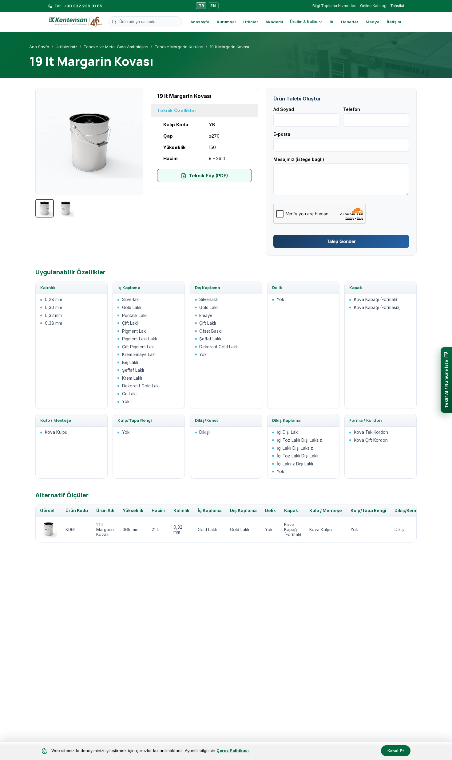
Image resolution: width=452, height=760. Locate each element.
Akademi (274, 21)
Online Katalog (373, 5)
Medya (372, 21)
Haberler (349, 21)
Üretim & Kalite (303, 21)
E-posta (281, 134)
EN (213, 5)
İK (332, 21)
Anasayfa (199, 21)
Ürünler (250, 21)
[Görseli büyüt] (89, 141)
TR (201, 5)
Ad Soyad (283, 109)
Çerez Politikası (232, 750)
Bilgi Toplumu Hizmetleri (334, 5)
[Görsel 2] (65, 208)
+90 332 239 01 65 (83, 5)
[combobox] (145, 21)
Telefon (351, 109)
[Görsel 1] (44, 208)
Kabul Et (395, 751)
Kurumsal (226, 21)
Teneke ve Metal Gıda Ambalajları (116, 46)
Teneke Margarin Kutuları (179, 46)
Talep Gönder (341, 241)
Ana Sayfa (39, 46)
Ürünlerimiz (66, 46)
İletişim (394, 21)
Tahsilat (397, 5)
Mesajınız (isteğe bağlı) (298, 159)
